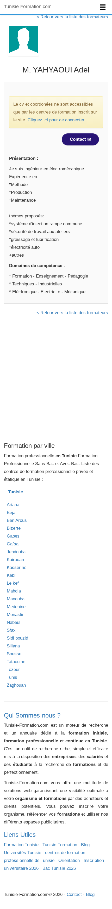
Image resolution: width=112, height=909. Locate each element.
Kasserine (16, 567)
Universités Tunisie (22, 852)
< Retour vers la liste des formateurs (72, 16)
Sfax (11, 630)
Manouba (15, 598)
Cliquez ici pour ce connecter (56, 119)
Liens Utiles (20, 834)
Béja (11, 512)
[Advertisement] (56, 381)
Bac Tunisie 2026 (59, 868)
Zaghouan (16, 685)
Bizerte (14, 528)
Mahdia (14, 591)
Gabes (13, 536)
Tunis (12, 677)
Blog (85, 844)
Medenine (16, 606)
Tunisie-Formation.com (28, 6)
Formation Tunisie (21, 844)
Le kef (13, 583)
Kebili (12, 575)
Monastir (15, 614)
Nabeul (13, 622)
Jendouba (16, 551)
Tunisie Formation (59, 844)
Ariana (13, 504)
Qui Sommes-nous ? (32, 715)
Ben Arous (17, 520)
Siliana (13, 645)
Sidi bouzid (17, 638)
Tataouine (16, 661)
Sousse (14, 653)
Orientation (69, 860)
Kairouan (15, 559)
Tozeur (13, 669)
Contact (78, 139)
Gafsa (12, 543)
